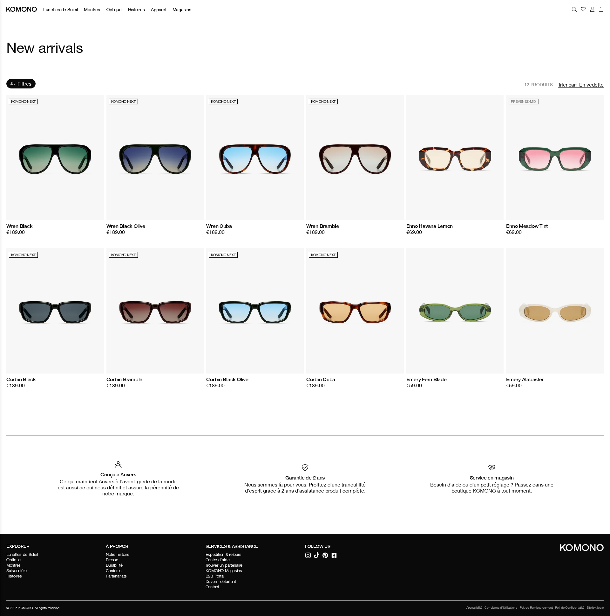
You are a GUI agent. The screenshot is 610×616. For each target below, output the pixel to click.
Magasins (182, 9)
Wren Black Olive (125, 225)
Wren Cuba (219, 225)
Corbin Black (21, 379)
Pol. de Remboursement (536, 607)
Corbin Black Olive (227, 379)
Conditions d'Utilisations (501, 607)
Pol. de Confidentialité (569, 607)
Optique (114, 9)
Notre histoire (117, 554)
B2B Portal (215, 576)
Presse (112, 560)
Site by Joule (595, 607)
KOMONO (25, 608)
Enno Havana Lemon (429, 225)
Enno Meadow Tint (527, 225)
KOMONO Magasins (224, 571)
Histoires (136, 9)
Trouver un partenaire (224, 565)
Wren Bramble (322, 225)
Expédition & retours (223, 554)
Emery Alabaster (525, 379)
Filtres (24, 84)
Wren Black (19, 225)
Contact (212, 587)
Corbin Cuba (320, 379)
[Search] (574, 9)
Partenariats (116, 576)
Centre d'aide (218, 560)
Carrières (114, 571)
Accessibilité (474, 607)
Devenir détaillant (221, 581)
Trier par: (567, 84)
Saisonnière (16, 571)
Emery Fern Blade (426, 379)
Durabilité (114, 565)
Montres (92, 9)
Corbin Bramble (124, 379)
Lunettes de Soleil (60, 9)
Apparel (158, 9)
